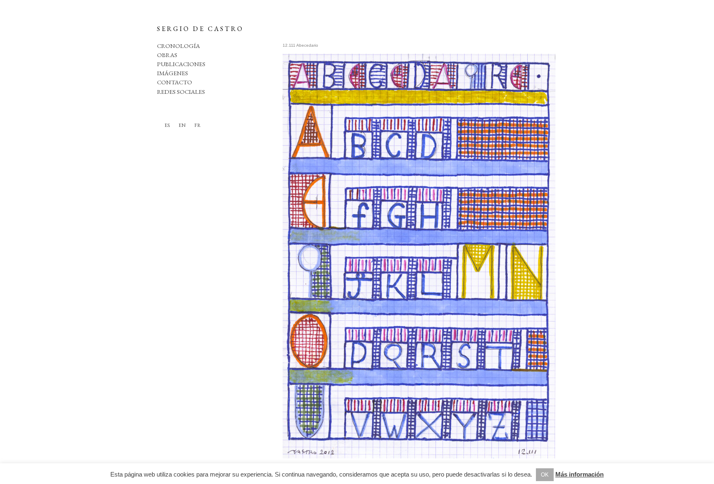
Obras (167, 55)
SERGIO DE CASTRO (200, 28)
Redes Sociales (181, 91)
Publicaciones (181, 64)
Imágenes (172, 73)
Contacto (174, 82)
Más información (579, 474)
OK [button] (545, 475)
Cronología (178, 46)
